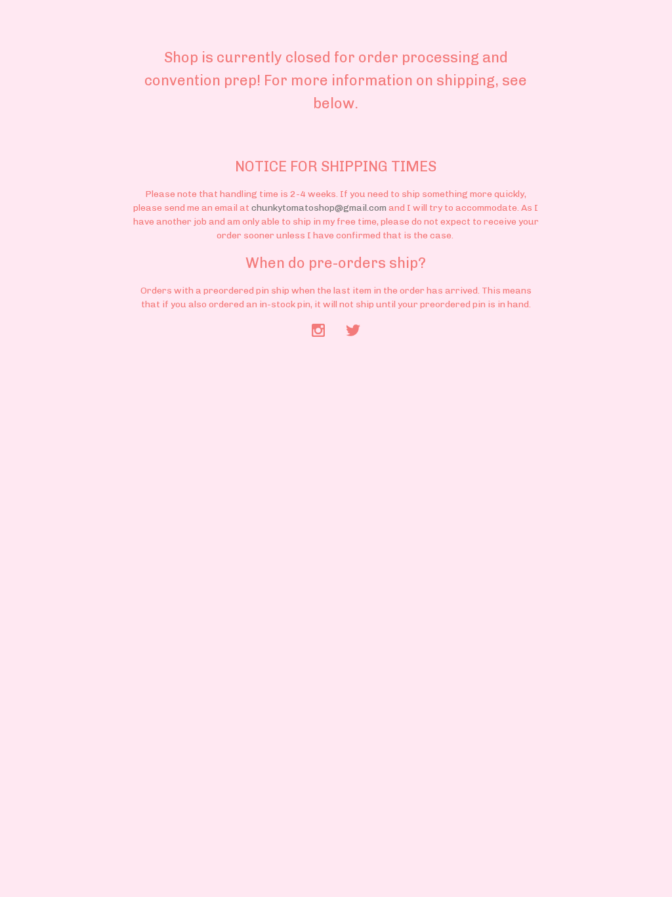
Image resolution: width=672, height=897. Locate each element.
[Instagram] (318, 331)
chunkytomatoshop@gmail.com (319, 207)
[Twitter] (353, 331)
